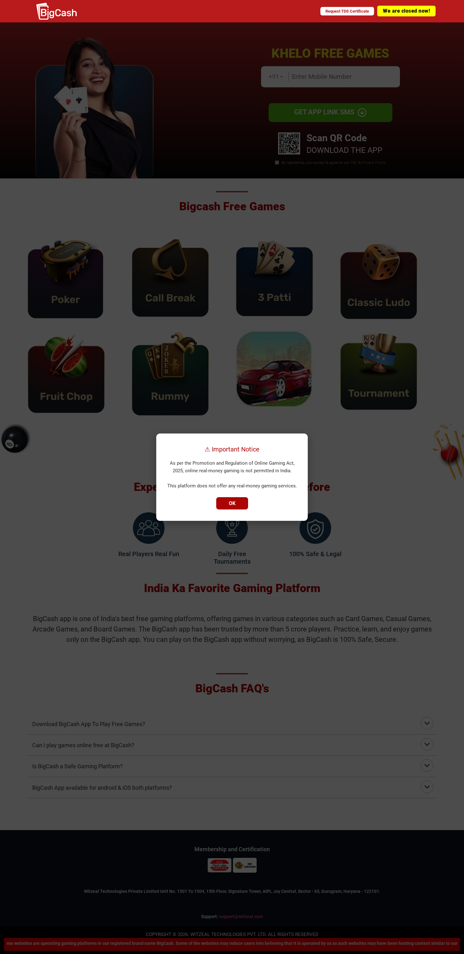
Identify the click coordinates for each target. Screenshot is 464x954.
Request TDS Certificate (347, 11)
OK (232, 503)
